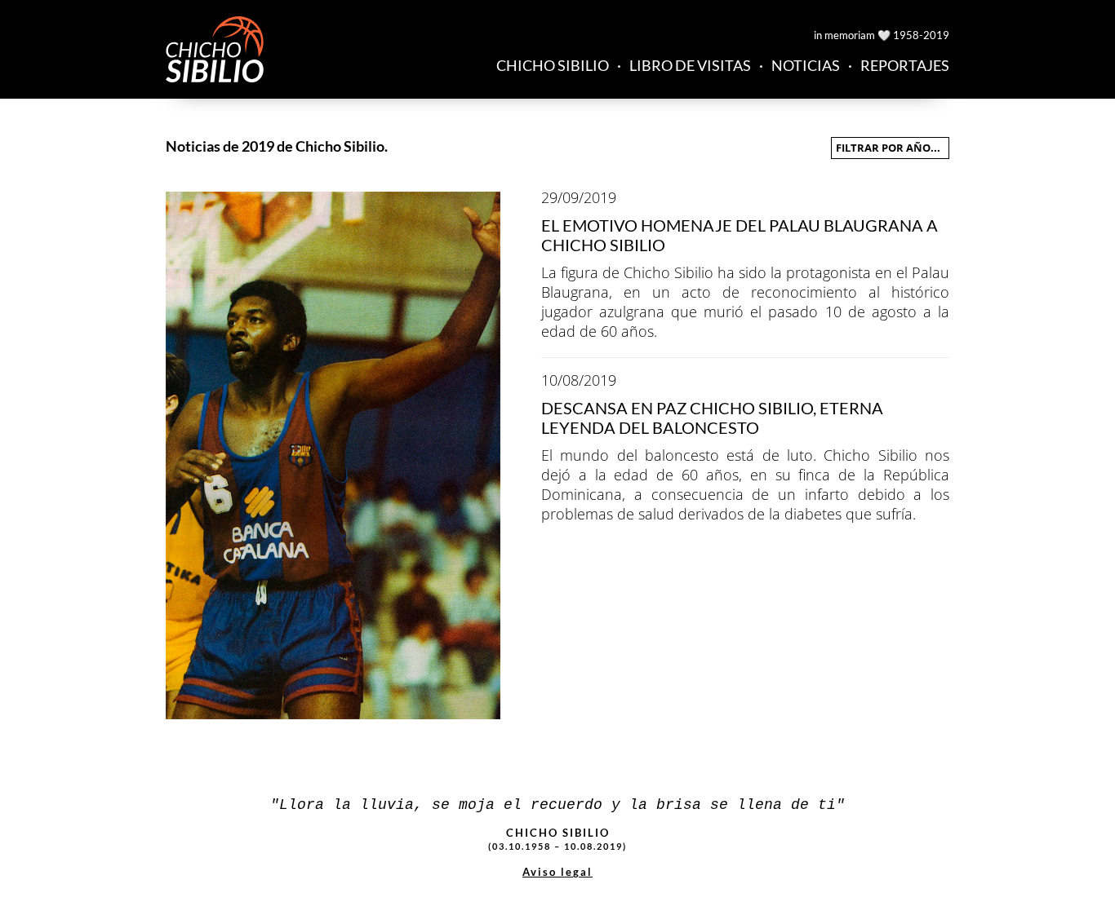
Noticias (805, 65)
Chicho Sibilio (552, 65)
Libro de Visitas (690, 65)
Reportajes (904, 65)
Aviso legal (557, 871)
